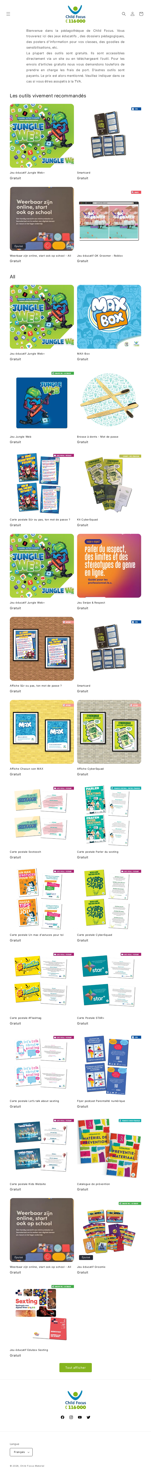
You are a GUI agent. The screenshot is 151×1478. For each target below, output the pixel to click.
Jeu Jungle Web (20, 436)
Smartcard (83, 172)
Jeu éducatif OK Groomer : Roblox (100, 255)
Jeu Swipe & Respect (91, 602)
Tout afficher (75, 1367)
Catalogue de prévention (93, 1184)
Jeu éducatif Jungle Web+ (27, 172)
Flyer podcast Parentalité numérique (101, 1100)
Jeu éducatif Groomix (91, 1266)
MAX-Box (83, 353)
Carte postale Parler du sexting (98, 851)
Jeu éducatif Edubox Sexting (29, 1349)
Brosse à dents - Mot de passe (97, 436)
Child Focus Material (32, 1465)
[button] (8, 14)
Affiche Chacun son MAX (26, 768)
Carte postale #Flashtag (25, 1017)
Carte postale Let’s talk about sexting (34, 1100)
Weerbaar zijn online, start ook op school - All (40, 255)
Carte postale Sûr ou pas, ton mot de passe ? (40, 519)
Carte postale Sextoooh (25, 851)
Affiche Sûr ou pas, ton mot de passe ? (36, 685)
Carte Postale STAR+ (90, 1017)
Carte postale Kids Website (28, 1184)
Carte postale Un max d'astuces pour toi (37, 934)
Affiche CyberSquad (90, 768)
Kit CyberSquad (87, 519)
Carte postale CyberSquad (94, 934)
